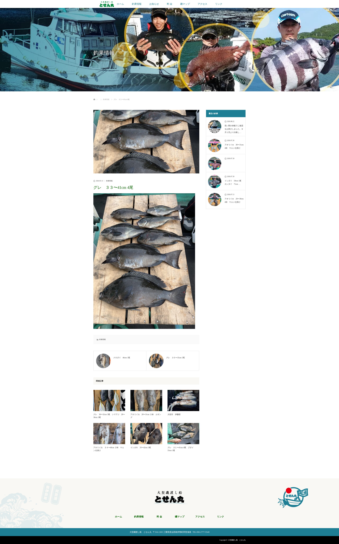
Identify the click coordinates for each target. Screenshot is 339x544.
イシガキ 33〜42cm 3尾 (140, 448)
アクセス (202, 4)
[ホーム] (94, 96)
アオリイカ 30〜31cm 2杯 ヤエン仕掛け (234, 146)
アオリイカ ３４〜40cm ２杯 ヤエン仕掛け (108, 449)
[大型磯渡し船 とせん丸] (169, 503)
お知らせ (154, 4)
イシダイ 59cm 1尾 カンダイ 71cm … (234, 182)
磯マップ (185, 4)
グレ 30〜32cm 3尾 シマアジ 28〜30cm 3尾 (109, 415)
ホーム (120, 4)
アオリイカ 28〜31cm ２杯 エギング (145, 415)
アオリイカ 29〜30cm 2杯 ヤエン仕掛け (234, 200)
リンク (218, 4)
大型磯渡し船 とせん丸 (237, 540)
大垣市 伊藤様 (174, 414)
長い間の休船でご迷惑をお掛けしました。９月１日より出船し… (234, 129)
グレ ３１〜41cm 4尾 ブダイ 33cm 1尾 (181, 449)
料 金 (169, 4)
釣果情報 (136, 4)
